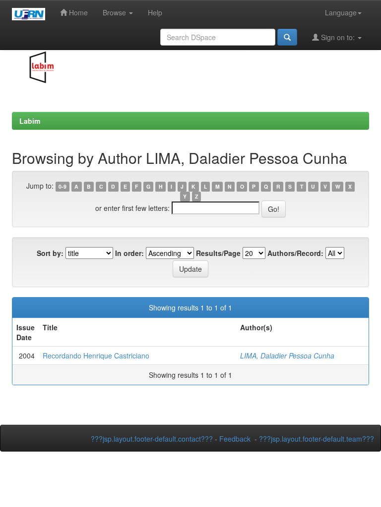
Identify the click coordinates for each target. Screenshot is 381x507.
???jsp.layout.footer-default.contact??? (152, 439)
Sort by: (50, 253)
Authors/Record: (295, 253)
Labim (29, 121)
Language (341, 12)
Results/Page (218, 253)
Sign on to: (338, 37)
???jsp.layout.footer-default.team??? (316, 439)
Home (77, 12)
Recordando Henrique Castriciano (96, 355)
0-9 (62, 186)
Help (155, 12)
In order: (129, 253)
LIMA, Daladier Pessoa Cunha (287, 355)
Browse (115, 12)
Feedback (235, 439)
